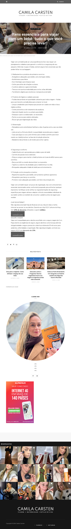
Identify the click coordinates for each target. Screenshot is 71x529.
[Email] (4, 80)
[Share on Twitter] (4, 71)
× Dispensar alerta (18, 214)
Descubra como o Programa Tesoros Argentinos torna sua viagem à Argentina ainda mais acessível (35, 275)
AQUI (47, 207)
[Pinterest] (4, 76)
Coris (60, 220)
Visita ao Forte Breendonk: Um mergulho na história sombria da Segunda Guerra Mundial (56, 274)
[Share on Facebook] (4, 67)
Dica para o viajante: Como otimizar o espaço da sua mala (15, 273)
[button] (9, 455)
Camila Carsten (31, 48)
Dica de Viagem (35, 28)
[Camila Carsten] (35, 13)
